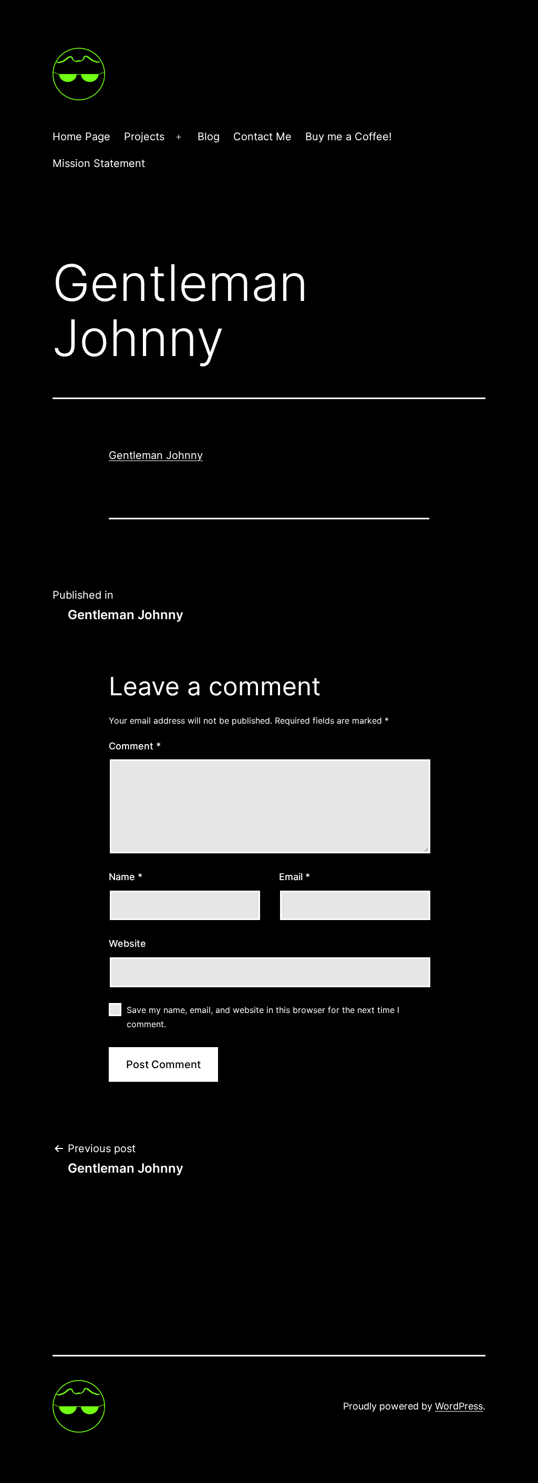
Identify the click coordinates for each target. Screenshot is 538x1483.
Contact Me (262, 136)
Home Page (81, 136)
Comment (135, 745)
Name (125, 876)
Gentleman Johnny (156, 455)
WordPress (459, 1406)
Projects (144, 136)
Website (127, 943)
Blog (209, 136)
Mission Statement (99, 163)
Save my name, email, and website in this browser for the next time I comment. (263, 1017)
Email (294, 876)
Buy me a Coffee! (348, 136)
